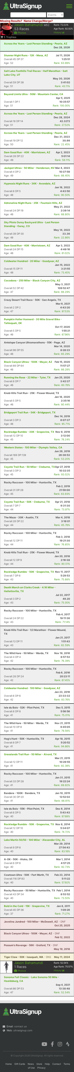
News (31, 1063)
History (58, 32)
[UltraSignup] (22, 5)
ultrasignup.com (22, 1030)
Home (9, 1063)
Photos (21, 32)
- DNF (35, 921)
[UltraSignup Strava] (67, 1043)
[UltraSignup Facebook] (52, 1043)
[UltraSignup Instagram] (60, 1043)
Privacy (41, 1067)
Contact (56, 1063)
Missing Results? (11, 20)
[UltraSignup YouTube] (44, 1043)
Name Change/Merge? (38, 20)
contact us (20, 1026)
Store (39, 1063)
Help (47, 1063)
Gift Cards (19, 1063)
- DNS (27, 956)
